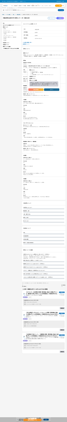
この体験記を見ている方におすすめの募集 (11, 48)
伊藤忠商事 (18, 14)
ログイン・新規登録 (58, 5)
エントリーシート (6, 30)
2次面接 (4, 38)
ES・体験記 (9, 14)
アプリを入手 (61, 10)
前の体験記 (24, 286)
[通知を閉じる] (16, 7)
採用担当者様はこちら (60, 1)
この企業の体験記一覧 (27, 42)
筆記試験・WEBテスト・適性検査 (9, 32)
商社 (13, 14)
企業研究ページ (26, 44)
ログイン (51, 89)
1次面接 (4, 33)
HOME (3, 14)
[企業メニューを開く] (24, 293)
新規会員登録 (35, 89)
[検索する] (63, 5)
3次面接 (4, 40)
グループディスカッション (8, 35)
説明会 (4, 28)
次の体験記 (63, 285)
